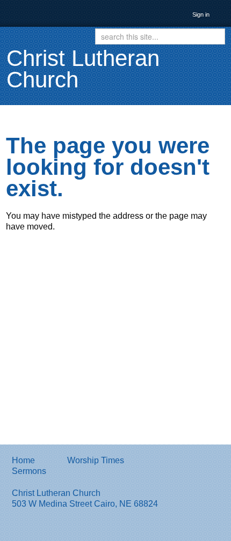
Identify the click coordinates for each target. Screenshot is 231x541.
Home (23, 460)
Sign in (201, 14)
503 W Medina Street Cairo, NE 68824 (85, 503)
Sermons (29, 471)
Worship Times (95, 460)
